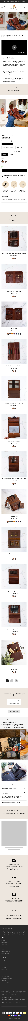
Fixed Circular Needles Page (14, 291)
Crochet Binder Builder (8, 78)
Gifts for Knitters (5, 953)
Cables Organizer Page (14, 441)
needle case (21, 64)
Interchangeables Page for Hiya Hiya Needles (14, 629)
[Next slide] (15, 129)
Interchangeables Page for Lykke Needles (14, 591)
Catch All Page (14, 667)
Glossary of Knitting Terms (7, 982)
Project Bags (4, 942)
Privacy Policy (4, 974)
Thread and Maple (15, 1018)
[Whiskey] (3, 162)
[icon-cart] (24, 7)
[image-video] (14, 47)
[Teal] (18, 334)
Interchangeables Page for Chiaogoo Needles (14, 253)
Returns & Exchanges (6, 978)
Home (2, 963)
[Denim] (16, 334)
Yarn (2, 949)
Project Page (14, 328)
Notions (3, 940)
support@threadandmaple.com (12, 1002)
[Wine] (14, 334)
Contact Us (4, 969)
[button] (14, 170)
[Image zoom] (14, 113)
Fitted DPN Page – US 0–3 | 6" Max (14, 403)
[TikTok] (16, 933)
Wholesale (4, 965)
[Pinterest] (8, 933)
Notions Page (14, 516)
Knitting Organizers (6, 951)
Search (3, 960)
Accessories (4, 944)
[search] (4, 7)
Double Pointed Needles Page (14, 366)
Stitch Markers (4, 947)
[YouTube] (20, 933)
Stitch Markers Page (14, 553)
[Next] (20, 680)
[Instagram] (12, 933)
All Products (4, 967)
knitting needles (22, 199)
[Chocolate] (6, 162)
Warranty (3, 980)
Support (3, 971)
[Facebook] (4, 933)
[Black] (20, 334)
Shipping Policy (5, 976)
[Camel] (12, 334)
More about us (12, 994)
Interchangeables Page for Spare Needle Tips (14, 478)
